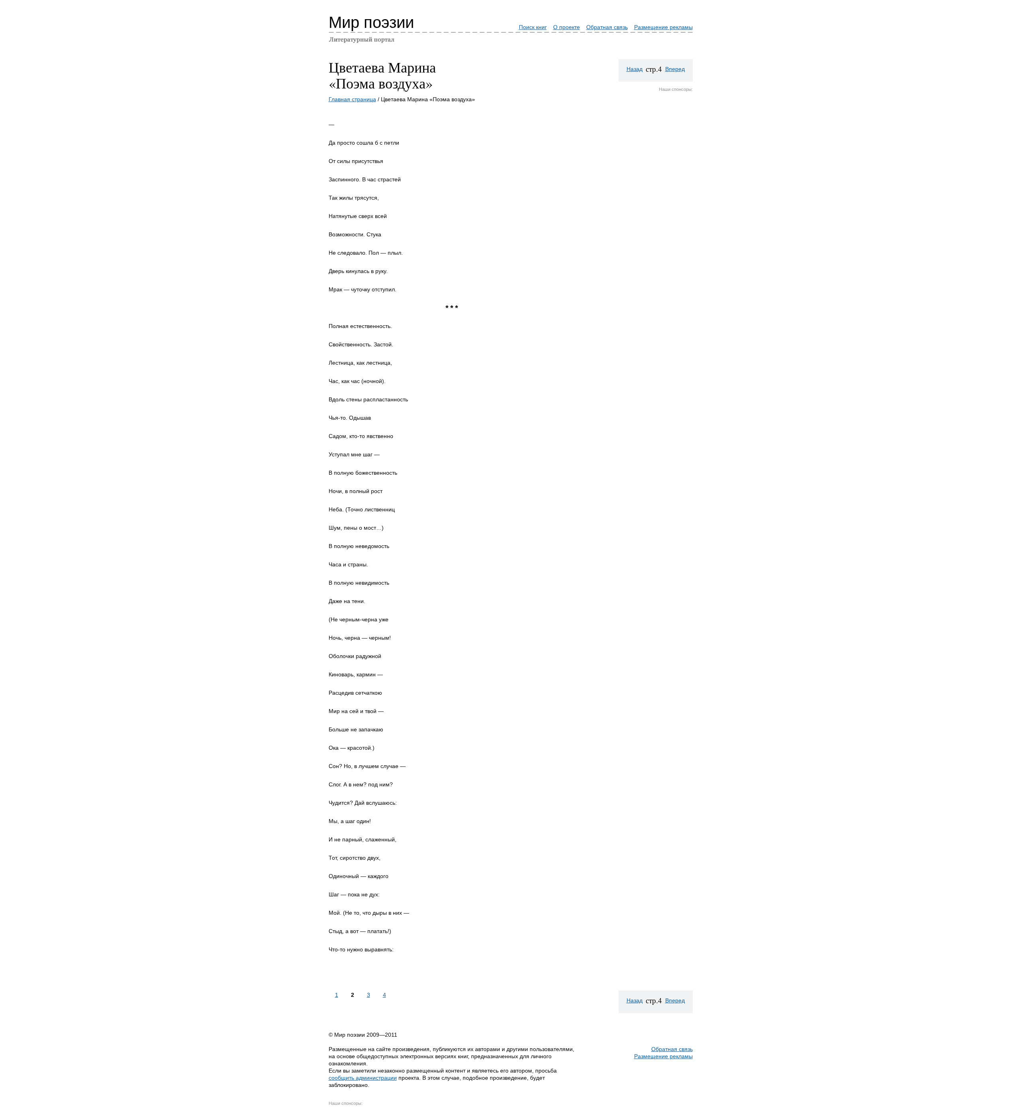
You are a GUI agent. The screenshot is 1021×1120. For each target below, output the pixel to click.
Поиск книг (533, 27)
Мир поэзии (371, 22)
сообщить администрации (363, 1078)
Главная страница (352, 99)
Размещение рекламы (663, 27)
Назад (635, 69)
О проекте (566, 27)
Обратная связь (607, 27)
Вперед (675, 69)
